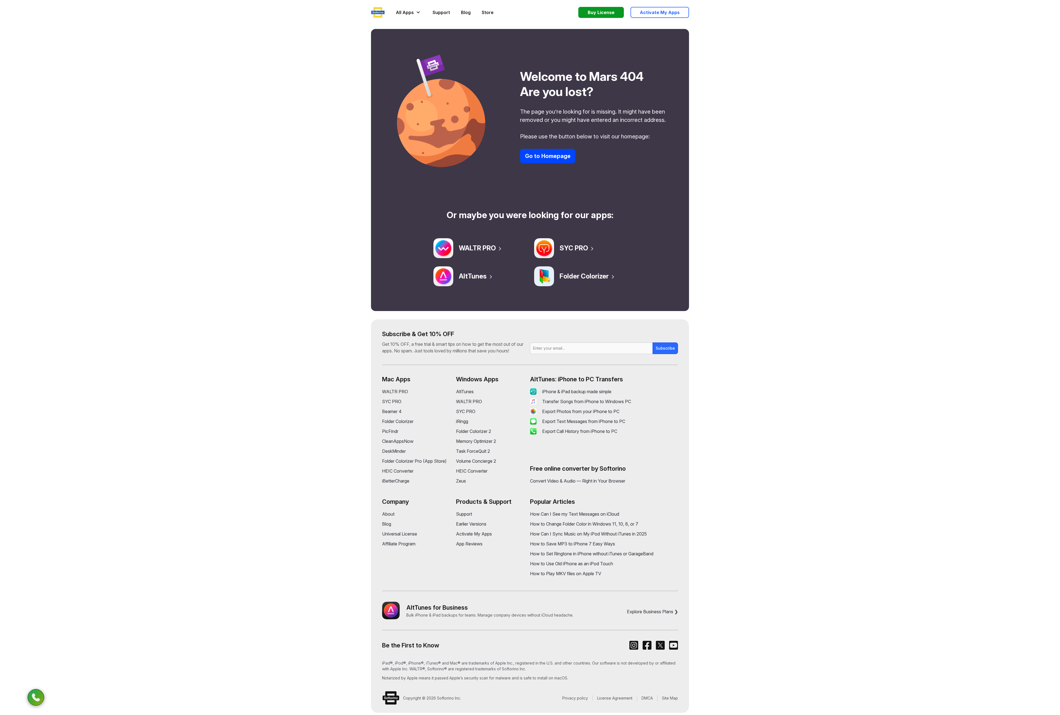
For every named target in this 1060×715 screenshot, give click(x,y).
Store (488, 12)
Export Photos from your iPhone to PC (580, 411)
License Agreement (614, 698)
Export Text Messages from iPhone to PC (583, 421)
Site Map (670, 698)
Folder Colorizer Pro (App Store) (414, 461)
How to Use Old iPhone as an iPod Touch (571, 563)
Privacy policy (575, 698)
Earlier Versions (471, 524)
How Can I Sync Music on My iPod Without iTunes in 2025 (588, 534)
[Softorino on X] (660, 645)
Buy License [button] (601, 12)
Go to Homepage (548, 156)
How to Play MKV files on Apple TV (565, 573)
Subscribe (665, 348)
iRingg (462, 421)
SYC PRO (574, 248)
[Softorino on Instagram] (633, 645)
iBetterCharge (395, 481)
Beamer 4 (392, 411)
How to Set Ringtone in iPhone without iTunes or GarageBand (591, 553)
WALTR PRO (477, 248)
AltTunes (473, 276)
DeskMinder (394, 451)
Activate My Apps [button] (660, 12)
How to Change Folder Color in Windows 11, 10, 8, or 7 (584, 524)
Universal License (399, 534)
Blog (466, 12)
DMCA (647, 698)
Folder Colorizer (584, 276)
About (388, 514)
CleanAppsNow (398, 441)
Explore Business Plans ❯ (652, 611)
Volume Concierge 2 (476, 461)
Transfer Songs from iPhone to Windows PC (586, 401)
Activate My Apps (474, 534)
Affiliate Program (398, 544)
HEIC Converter (398, 471)
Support (441, 12)
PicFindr (390, 431)
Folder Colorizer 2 (473, 431)
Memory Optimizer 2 (476, 441)
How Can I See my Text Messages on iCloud (574, 514)
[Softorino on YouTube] (673, 645)
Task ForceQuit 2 (473, 451)
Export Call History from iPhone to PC (579, 431)
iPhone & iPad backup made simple (576, 391)
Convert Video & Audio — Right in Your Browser (577, 481)
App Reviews (469, 544)
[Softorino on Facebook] (647, 645)
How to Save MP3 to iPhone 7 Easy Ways (572, 544)
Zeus (461, 481)
